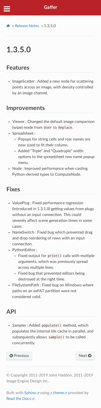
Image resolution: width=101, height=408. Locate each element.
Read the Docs (18, 399)
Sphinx (30, 393)
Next (83, 356)
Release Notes (27, 26)
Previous (21, 356)
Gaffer (50, 7)
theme (58, 393)
